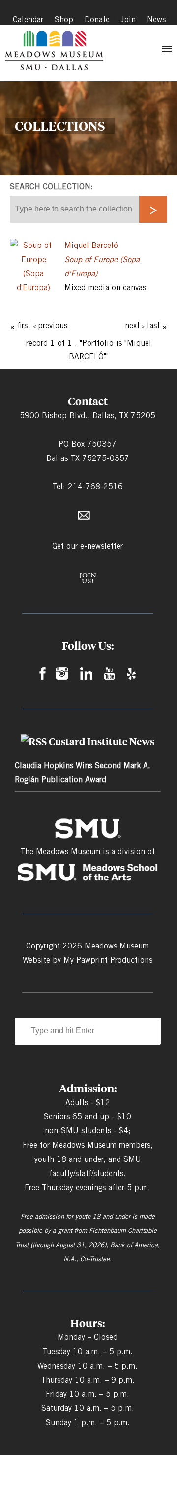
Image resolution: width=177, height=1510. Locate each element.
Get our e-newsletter (87, 546)
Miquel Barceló (91, 245)
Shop (64, 19)
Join (128, 19)
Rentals (159, 31)
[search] (153, 209)
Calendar (28, 19)
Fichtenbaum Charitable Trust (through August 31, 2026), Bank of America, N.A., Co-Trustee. (87, 1245)
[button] (166, 51)
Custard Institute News (101, 741)
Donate (97, 19)
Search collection (50, 186)
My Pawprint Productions (107, 960)
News (156, 19)
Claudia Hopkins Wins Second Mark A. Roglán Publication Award (82, 772)
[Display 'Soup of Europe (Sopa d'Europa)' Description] (33, 287)
